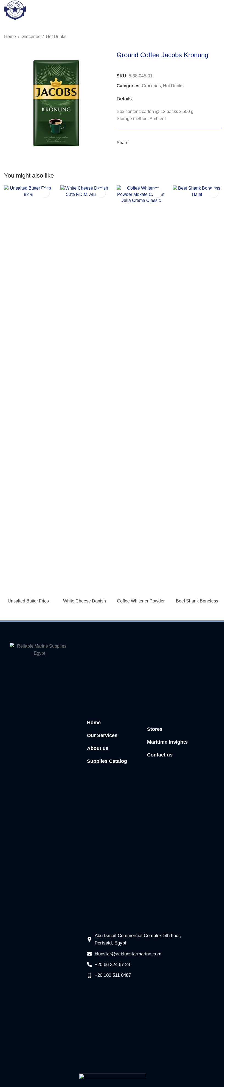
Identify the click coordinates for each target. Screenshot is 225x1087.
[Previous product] (204, 37)
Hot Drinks (56, 36)
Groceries (30, 36)
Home (10, 36)
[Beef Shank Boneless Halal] (197, 390)
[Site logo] (15, 10)
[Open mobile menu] (217, 10)
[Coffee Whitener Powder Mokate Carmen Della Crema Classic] (141, 390)
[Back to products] (211, 37)
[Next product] (217, 37)
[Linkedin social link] (146, 143)
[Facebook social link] (133, 143)
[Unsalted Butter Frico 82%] (28, 390)
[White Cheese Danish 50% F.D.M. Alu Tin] (84, 390)
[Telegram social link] (152, 143)
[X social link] (139, 143)
